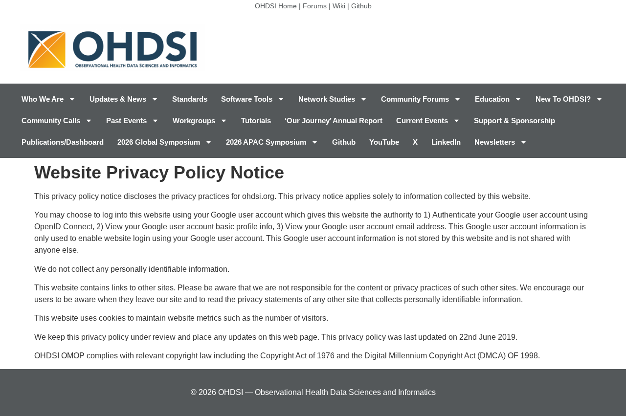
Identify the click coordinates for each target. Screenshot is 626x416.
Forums (315, 6)
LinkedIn (446, 142)
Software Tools (246, 99)
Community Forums (415, 99)
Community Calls (51, 120)
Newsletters (494, 142)
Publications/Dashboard (63, 142)
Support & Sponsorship (514, 120)
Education (492, 99)
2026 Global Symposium (158, 142)
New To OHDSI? (563, 99)
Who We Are (43, 99)
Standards (189, 99)
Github (361, 6)
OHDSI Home (276, 6)
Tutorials (256, 120)
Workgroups (194, 120)
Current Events (422, 120)
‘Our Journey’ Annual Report (333, 120)
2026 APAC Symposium (266, 142)
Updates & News (117, 99)
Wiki (339, 6)
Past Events (126, 120)
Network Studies (326, 99)
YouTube (384, 142)
